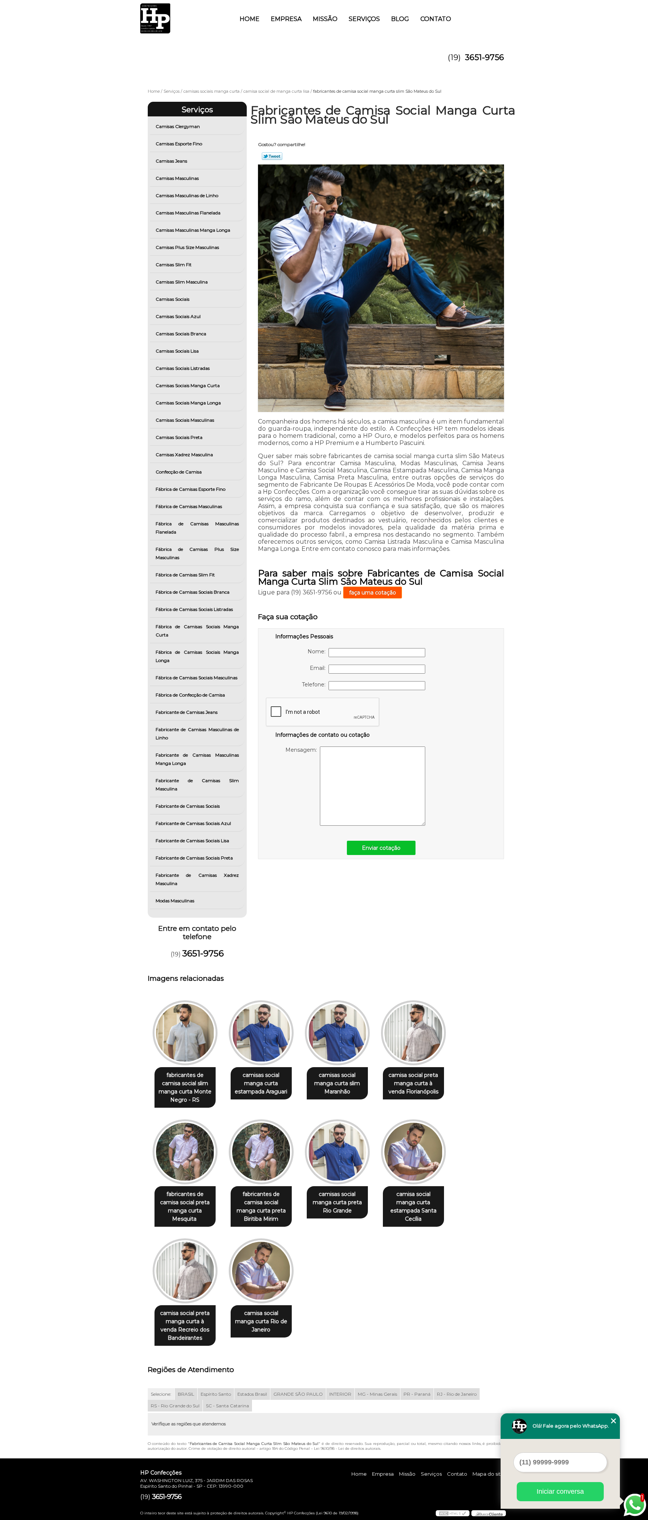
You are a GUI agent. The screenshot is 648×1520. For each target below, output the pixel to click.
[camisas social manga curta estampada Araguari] (261, 1032)
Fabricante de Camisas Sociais (188, 806)
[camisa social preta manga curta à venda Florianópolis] (413, 1032)
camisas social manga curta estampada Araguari (261, 1083)
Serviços (364, 19)
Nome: (318, 651)
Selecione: (161, 1394)
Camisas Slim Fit (174, 264)
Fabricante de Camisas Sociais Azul (193, 823)
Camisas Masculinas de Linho (187, 195)
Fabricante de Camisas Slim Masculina (197, 785)
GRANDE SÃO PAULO (298, 1394)
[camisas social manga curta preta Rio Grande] (337, 1151)
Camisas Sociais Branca (181, 333)
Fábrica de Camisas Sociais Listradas (194, 609)
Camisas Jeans (171, 161)
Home (250, 19)
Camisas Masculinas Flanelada (188, 213)
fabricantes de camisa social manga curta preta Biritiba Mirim (261, 1206)
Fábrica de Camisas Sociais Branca (193, 592)
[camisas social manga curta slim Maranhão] (337, 1032)
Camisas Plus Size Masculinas (187, 247)
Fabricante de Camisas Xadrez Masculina (197, 879)
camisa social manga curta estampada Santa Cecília (413, 1206)
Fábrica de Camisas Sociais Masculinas (196, 677)
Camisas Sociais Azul (178, 316)
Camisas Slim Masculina (182, 282)
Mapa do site (488, 1474)
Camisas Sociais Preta (179, 437)
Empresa (286, 19)
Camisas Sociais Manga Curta (188, 385)
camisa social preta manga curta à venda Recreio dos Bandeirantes (185, 1325)
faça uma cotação (372, 592)
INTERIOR (340, 1394)
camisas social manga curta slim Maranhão (337, 1083)
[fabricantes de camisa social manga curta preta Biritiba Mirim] (261, 1151)
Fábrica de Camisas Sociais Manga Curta (197, 631)
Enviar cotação (381, 847)
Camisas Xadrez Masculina (184, 454)
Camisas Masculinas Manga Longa (193, 230)
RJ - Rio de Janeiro (457, 1394)
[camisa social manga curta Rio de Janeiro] (261, 1270)
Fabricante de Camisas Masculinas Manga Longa (197, 759)
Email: (319, 668)
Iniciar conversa (560, 1491)
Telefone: (315, 684)
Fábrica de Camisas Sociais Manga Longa (197, 656)
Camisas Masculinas (177, 178)
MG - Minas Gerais (377, 1394)
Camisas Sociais (172, 299)
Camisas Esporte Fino (179, 143)
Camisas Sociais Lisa (177, 351)
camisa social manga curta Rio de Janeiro (261, 1321)
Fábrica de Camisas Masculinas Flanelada (197, 528)
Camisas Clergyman (178, 126)
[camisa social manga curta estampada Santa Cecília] (413, 1151)
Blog (400, 19)
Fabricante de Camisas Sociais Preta (194, 858)
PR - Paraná (417, 1394)
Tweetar (272, 156)
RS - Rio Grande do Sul (175, 1405)
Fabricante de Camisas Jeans (187, 712)
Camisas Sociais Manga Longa (188, 403)
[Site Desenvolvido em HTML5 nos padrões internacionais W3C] (453, 1513)
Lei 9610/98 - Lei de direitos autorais (347, 1448)
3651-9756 (484, 57)
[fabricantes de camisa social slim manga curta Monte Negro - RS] (185, 1032)
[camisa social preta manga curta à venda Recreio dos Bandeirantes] (185, 1270)
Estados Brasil (252, 1394)
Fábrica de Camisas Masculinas (189, 506)
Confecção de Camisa (179, 472)
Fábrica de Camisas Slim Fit (185, 575)
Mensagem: (302, 749)
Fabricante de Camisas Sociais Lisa (192, 840)
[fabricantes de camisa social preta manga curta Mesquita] (185, 1151)
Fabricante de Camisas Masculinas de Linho (197, 733)
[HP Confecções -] (183, 15)
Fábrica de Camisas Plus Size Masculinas (197, 553)
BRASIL (186, 1394)
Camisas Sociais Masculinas (185, 420)
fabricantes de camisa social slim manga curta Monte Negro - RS (185, 1087)
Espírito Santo (216, 1394)
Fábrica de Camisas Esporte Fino (190, 489)
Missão (325, 19)
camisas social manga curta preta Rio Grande (337, 1202)
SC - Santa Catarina (227, 1405)
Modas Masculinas (175, 900)
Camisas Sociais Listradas (183, 368)
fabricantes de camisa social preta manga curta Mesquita (185, 1206)
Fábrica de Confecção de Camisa (190, 695)
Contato (435, 19)
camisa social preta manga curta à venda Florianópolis (413, 1083)
